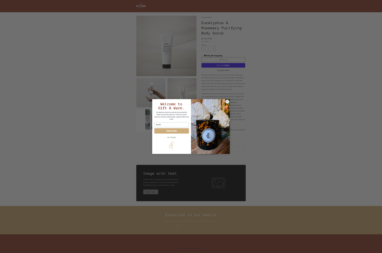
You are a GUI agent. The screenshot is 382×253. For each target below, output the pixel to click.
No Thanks (171, 137)
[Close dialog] (227, 101)
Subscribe (171, 130)
